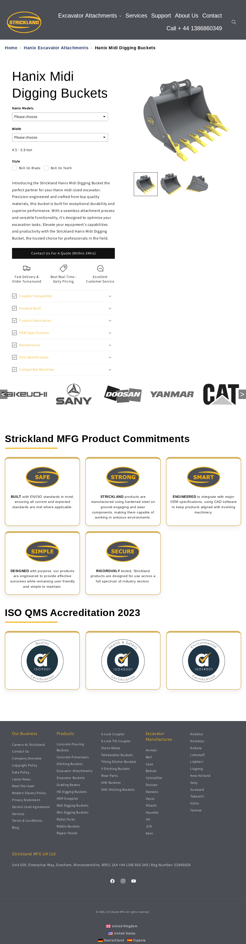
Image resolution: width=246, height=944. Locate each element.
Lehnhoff (197, 755)
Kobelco (196, 734)
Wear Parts (109, 775)
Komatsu (197, 741)
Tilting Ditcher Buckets (118, 761)
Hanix (150, 798)
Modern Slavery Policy (29, 793)
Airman (151, 750)
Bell (149, 757)
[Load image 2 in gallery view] (171, 184)
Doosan (152, 785)
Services (18, 814)
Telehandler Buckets (117, 755)
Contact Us (20, 751)
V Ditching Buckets (115, 768)
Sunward (197, 789)
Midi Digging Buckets (73, 805)
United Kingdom (125, 926)
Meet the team (23, 786)
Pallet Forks (66, 819)
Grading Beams (68, 785)
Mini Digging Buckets (73, 812)
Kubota (196, 748)
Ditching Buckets (70, 764)
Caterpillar (154, 778)
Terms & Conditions (27, 820)
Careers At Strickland (28, 744)
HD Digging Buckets (72, 792)
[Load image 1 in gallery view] (145, 184)
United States (124, 933)
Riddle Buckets (68, 826)
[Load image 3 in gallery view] (196, 184)
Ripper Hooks (67, 833)
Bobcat (151, 771)
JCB (149, 826)
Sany (193, 782)
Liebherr (196, 761)
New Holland (200, 775)
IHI (148, 819)
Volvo (194, 803)
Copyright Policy (24, 765)
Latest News (21, 779)
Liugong (196, 768)
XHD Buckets (111, 782)
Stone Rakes (110, 748)
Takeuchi (197, 796)
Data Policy (21, 772)
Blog (15, 827)
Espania (139, 940)
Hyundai (152, 812)
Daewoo (152, 792)
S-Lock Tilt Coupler (116, 741)
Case (149, 764)
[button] (89, 15)
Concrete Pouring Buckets (70, 747)
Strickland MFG (115, 911)
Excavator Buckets (71, 778)
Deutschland (114, 940)
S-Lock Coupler (113, 734)
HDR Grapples (67, 798)
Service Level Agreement (31, 807)
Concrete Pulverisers (73, 757)
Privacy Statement (26, 800)
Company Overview (27, 758)
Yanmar (196, 810)
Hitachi (151, 805)
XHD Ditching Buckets (118, 789)
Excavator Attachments (75, 771)
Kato (149, 833)
